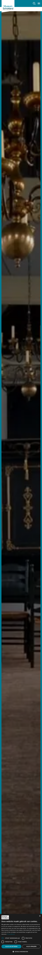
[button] (21, 951)
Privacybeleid (11, 934)
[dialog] (21, 934)
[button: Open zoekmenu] (34, 3)
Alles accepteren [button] (11, 946)
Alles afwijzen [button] (31, 946)
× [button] (40, 916)
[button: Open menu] (39, 3)
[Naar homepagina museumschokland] (8, 6)
